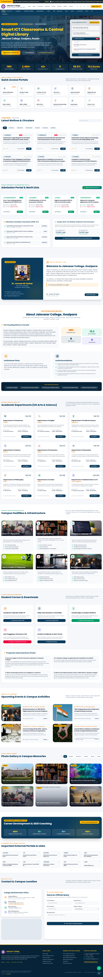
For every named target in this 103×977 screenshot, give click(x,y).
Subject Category (78, 906)
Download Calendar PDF (18, 620)
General (37, 127)
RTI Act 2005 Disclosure (68, 953)
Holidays (53, 127)
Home (29, 6)
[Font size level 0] (77, 6)
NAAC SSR (65, 961)
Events (99, 756)
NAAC (72, 11)
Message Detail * (51, 912)
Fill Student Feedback (51, 641)
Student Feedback (67, 963)
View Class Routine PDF (52, 620)
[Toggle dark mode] (84, 6)
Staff (48, 11)
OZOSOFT (9, 973)
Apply (19, 211)
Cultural (86, 756)
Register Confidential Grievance (18, 641)
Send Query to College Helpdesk (74, 923)
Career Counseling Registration (89, 822)
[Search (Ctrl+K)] (80, 6)
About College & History (48, 955)
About (34, 6)
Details (45, 718)
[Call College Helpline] (99, 973)
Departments (40, 11)
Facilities (59, 11)
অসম (88, 6)
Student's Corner (28, 11)
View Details (6, 211)
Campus (71, 756)
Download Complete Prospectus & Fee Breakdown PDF (78, 238)
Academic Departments (48, 959)
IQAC (66, 11)
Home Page (45, 953)
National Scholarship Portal (86, 620)
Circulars (45, 127)
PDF (29, 148)
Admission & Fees (46, 961)
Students (59, 6)
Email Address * (77, 900)
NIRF (87, 11)
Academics (40, 6)
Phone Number (50, 906)
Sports (92, 756)
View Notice (21, 148)
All (5, 127)
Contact (71, 6)
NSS (54, 11)
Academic (17, 11)
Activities (79, 11)
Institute (9, 11)
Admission (47, 6)
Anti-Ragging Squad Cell (69, 955)
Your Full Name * (51, 900)
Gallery (65, 6)
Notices (54, 6)
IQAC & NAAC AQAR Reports (69, 957)
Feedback (4, 14)
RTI (92, 11)
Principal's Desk (46, 957)
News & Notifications (68, 959)
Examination (29, 127)
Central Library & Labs (47, 963)
